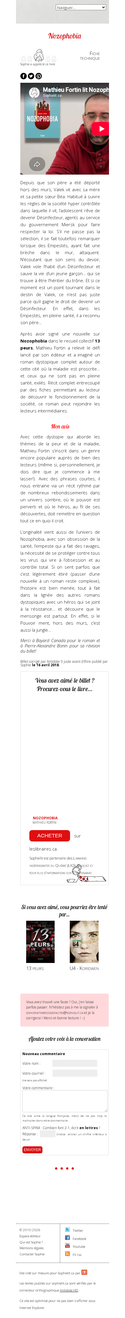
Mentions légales (31, 1248)
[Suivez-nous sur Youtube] (67, 1246)
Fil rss (77, 1254)
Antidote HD (69, 1290)
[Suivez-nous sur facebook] (67, 1238)
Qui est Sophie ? (31, 1242)
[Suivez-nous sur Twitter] (67, 1230)
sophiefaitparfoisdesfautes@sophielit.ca (54, 1012)
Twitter (78, 1230)
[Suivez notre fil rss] (67, 1254)
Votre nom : (31, 1063)
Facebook (79, 1238)
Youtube (79, 1246)
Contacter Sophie (31, 1254)
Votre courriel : (33, 1073)
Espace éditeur (30, 1236)
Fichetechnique (90, 55)
